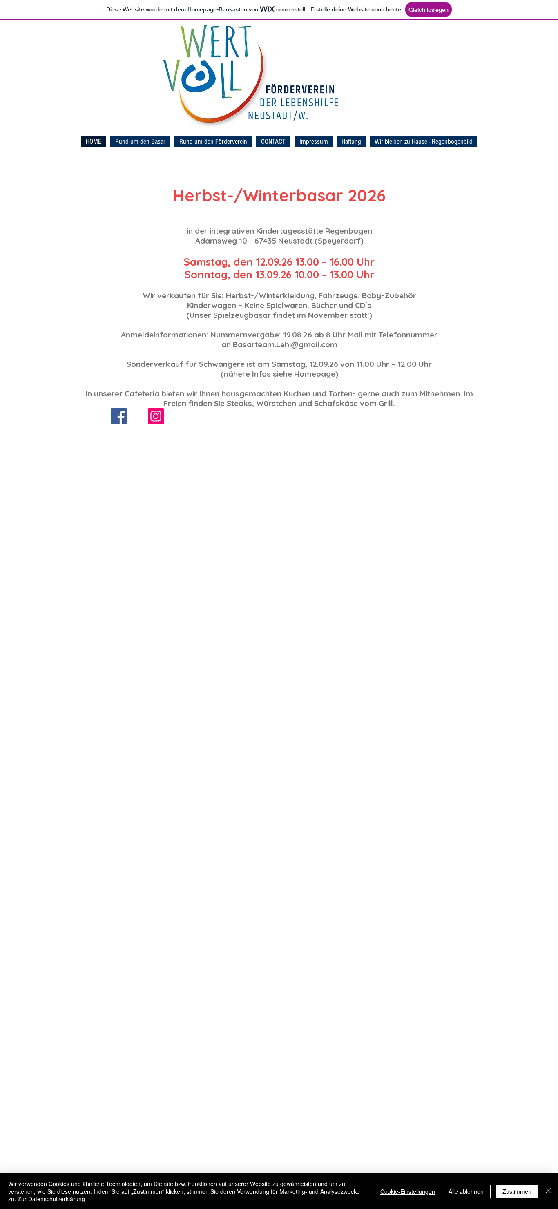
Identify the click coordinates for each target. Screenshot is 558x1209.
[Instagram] (156, 416)
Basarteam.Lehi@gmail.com (285, 344)
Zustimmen (516, 1191)
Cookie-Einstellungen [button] (407, 1191)
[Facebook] (119, 416)
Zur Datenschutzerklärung (51, 1199)
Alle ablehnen (466, 1191)
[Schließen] (548, 1191)
